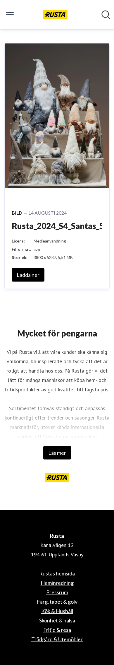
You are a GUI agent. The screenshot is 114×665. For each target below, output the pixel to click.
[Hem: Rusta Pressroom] (55, 15)
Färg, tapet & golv (57, 601)
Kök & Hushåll (57, 611)
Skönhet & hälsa (57, 620)
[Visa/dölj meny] (10, 15)
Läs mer (57, 452)
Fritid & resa (57, 630)
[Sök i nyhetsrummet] (105, 14)
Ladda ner (28, 275)
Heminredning (57, 583)
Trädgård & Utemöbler (57, 639)
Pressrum (57, 592)
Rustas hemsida (57, 573)
